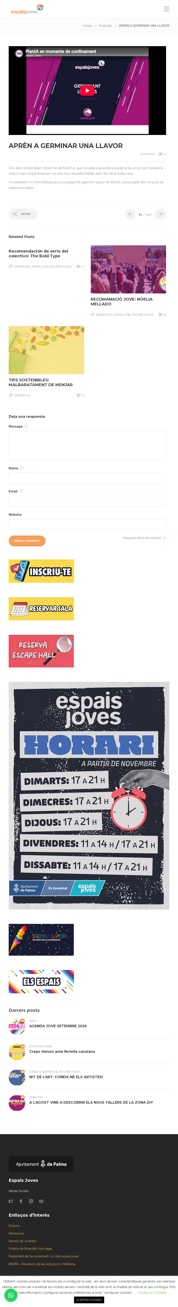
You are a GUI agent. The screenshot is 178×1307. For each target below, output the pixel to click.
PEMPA (13, 1264)
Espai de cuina (40, 1046)
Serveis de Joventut (22, 1241)
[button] (10, 1295)
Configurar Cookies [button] (152, 1293)
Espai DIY (36, 1097)
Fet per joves (61, 266)
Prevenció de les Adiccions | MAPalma (48, 1264)
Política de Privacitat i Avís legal (30, 1248)
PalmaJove (16, 1233)
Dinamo (14, 1226)
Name (14, 468)
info (32, 1020)
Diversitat (105, 25)
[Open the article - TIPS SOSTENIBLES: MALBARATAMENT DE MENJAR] (27, 350)
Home (87, 25)
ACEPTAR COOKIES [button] (89, 1300)
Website (15, 514)
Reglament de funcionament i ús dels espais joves (44, 1256)
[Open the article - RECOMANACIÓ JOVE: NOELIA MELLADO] (110, 269)
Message (16, 426)
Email (13, 491)
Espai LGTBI (40, 266)
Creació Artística (43, 1071)
